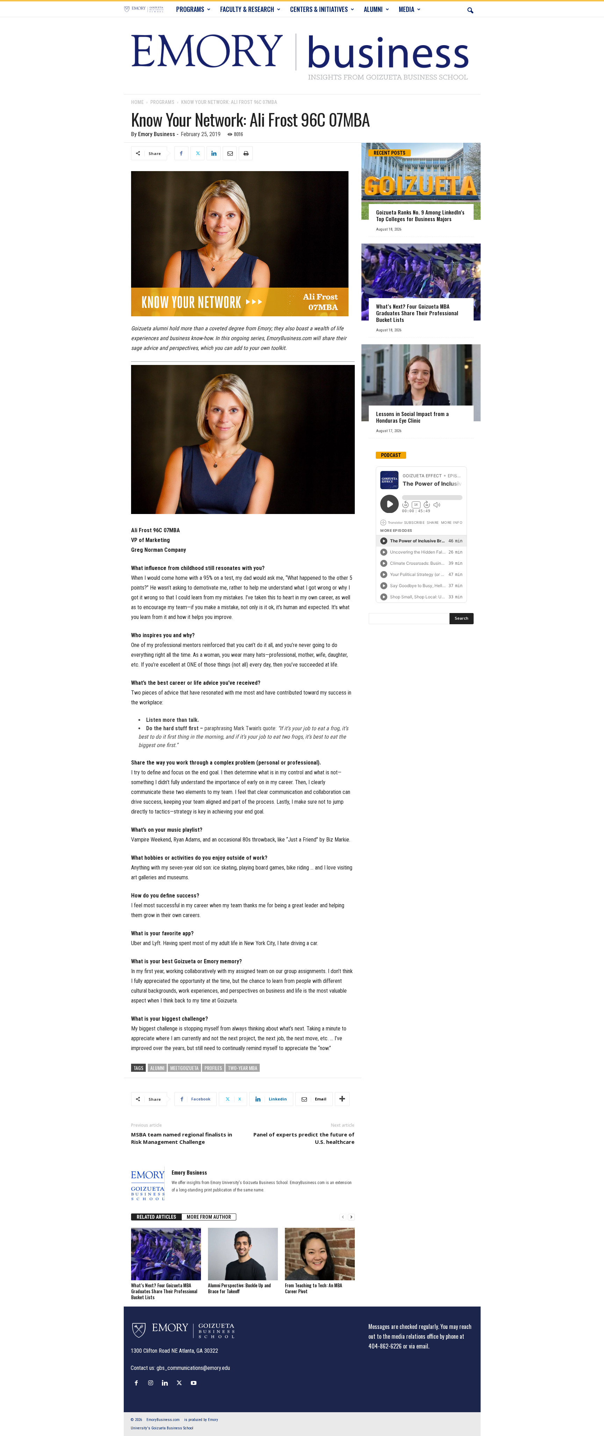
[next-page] (351, 1217)
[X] (197, 153)
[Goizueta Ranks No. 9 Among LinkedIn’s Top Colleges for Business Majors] (421, 181)
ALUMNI (373, 9)
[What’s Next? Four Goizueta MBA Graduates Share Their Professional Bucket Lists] (166, 1254)
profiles (213, 1067)
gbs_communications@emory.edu (193, 1368)
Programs (162, 102)
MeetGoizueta (184, 1067)
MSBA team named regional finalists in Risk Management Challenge (181, 1138)
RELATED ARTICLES (156, 1217)
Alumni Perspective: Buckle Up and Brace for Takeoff (239, 1288)
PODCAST (391, 455)
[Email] (230, 153)
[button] (470, 9)
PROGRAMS (190, 9)
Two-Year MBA (242, 1067)
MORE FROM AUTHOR (209, 1217)
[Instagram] (152, 1383)
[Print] (246, 153)
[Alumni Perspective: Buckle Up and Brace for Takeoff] (243, 1254)
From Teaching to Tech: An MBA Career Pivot (313, 1288)
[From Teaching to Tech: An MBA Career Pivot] (320, 1254)
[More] (342, 1099)
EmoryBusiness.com (163, 1419)
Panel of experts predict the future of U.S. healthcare (303, 1138)
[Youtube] (194, 1383)
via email (418, 1346)
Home (137, 102)
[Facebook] (181, 153)
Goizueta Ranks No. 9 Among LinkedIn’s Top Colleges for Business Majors (420, 215)
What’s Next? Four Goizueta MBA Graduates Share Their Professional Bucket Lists (164, 1291)
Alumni (157, 1067)
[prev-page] (342, 1217)
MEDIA (406, 9)
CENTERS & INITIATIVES (319, 9)
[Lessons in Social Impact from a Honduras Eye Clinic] (421, 382)
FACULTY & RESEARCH (247, 9)
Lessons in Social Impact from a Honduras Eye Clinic (412, 417)
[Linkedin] (214, 153)
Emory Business (156, 134)
